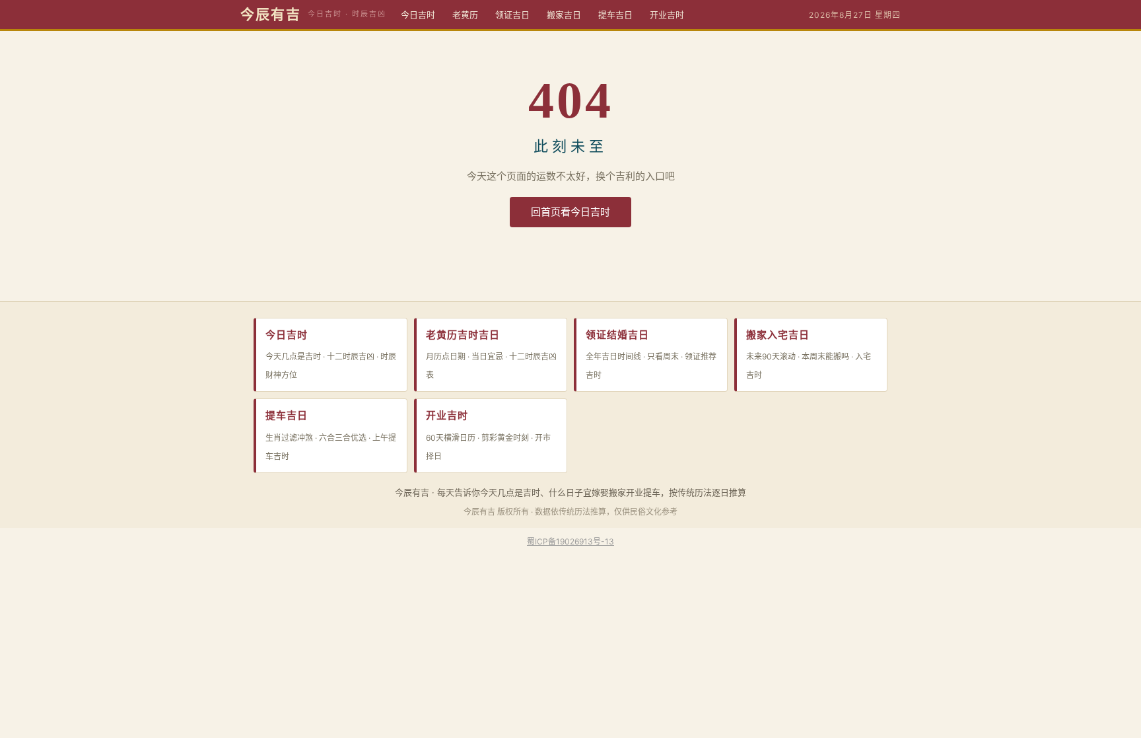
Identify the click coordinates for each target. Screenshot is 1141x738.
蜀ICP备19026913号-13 (570, 541)
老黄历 (465, 14)
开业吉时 (667, 14)
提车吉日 (615, 14)
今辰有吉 (270, 15)
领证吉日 (512, 14)
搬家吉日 (564, 14)
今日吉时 (418, 14)
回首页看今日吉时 (570, 211)
